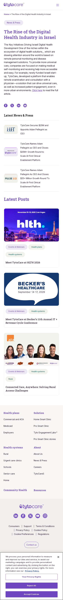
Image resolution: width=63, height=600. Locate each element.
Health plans (11, 412)
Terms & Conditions (45, 526)
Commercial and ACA (14, 419)
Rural (6, 454)
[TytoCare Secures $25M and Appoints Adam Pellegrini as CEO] (12, 129)
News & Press (40, 460)
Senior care (9, 473)
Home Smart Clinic (42, 419)
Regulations (43, 534)
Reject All (31, 585)
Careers (37, 467)
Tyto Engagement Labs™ (45, 432)
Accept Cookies (31, 594)
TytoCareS (39, 473)
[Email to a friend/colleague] (25, 105)
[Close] (58, 557)
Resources (40, 490)
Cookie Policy (40, 530)
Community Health (15, 490)
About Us (38, 454)
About (37, 447)
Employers (9, 432)
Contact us (31, 545)
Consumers (14, 526)
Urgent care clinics (13, 460)
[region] (31, 576)
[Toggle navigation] (57, 5)
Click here (37, 90)
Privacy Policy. (32, 571)
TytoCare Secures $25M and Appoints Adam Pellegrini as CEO (34, 129)
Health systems (13, 447)
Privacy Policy (23, 530)
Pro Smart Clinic (41, 426)
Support (28, 526)
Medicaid (8, 426)
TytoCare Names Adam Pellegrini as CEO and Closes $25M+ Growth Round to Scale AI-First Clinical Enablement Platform (34, 151)
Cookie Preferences (24, 534)
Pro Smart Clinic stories (45, 439)
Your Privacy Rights (31, 577)
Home (6, 14)
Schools (7, 467)
